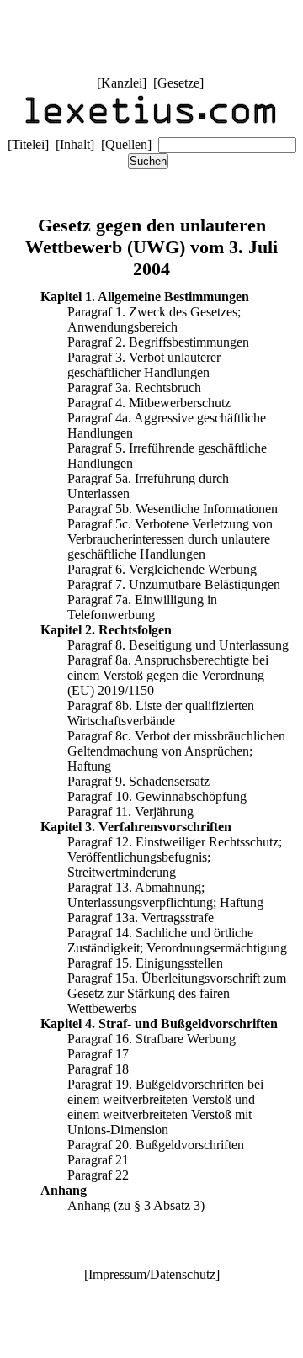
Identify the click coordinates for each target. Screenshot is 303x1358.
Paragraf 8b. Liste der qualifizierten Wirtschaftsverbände (160, 713)
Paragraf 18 (98, 1069)
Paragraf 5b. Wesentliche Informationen (172, 508)
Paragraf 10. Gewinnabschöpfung (157, 796)
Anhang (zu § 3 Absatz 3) (136, 1205)
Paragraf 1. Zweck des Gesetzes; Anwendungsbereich (154, 319)
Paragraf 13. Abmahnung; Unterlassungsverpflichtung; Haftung (165, 895)
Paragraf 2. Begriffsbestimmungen (158, 342)
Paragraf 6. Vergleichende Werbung (162, 569)
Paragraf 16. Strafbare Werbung (151, 1039)
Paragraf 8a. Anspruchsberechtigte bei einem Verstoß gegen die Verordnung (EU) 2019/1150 (167, 675)
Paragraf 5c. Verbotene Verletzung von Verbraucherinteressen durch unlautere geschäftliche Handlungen (170, 539)
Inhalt (75, 144)
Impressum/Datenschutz (151, 1274)
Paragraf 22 (98, 1175)
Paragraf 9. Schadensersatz (138, 781)
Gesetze (178, 83)
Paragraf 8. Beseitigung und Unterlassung (178, 645)
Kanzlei (121, 83)
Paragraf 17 (98, 1054)
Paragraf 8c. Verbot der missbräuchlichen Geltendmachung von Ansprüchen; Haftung (176, 751)
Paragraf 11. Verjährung (130, 811)
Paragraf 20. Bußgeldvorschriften (155, 1145)
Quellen (126, 144)
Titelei (28, 144)
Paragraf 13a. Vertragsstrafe (140, 917)
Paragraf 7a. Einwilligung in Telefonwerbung (142, 607)
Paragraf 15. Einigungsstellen (145, 963)
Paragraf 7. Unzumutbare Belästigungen (173, 584)
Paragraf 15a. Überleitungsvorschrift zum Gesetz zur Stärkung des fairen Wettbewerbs (176, 993)
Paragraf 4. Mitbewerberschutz (149, 402)
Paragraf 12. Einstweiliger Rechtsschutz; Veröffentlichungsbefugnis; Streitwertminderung (174, 857)
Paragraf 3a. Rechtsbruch (134, 387)
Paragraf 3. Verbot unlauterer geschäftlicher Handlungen (144, 364)
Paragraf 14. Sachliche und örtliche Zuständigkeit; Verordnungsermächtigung (177, 940)
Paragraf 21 (98, 1160)
